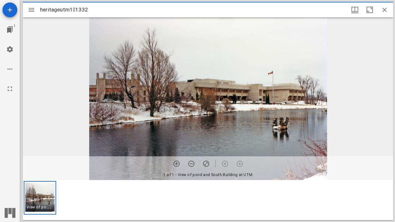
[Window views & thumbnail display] (354, 9)
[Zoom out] (191, 163)
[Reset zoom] (206, 163)
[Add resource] (9, 9)
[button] (40, 198)
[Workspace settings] (9, 49)
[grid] (208, 200)
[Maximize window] (369, 9)
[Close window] (384, 9)
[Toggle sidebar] (31, 9)
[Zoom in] (176, 163)
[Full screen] (9, 88)
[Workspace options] (9, 69)
